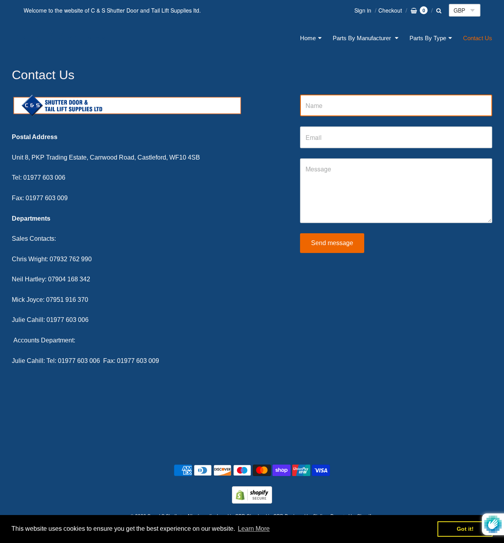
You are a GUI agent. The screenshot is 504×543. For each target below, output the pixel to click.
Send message (332, 243)
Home (308, 38)
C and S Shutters (58, 38)
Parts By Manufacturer (363, 38)
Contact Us (477, 38)
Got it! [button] (465, 529)
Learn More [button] (254, 528)
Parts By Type (428, 38)
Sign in (362, 10)
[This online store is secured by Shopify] (252, 501)
